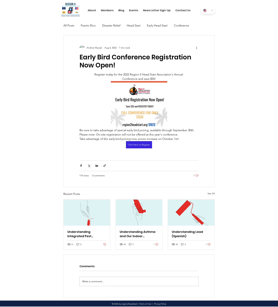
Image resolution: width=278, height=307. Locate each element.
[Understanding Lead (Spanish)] (191, 213)
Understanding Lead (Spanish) (187, 234)
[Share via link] (104, 165)
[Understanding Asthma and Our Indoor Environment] (139, 213)
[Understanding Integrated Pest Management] (87, 213)
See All (211, 193)
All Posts (68, 25)
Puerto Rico (88, 25)
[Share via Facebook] (81, 165)
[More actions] (197, 48)
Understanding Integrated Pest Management (79, 234)
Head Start (133, 25)
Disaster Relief (111, 25)
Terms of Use (145, 304)
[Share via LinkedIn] (96, 165)
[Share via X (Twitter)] (88, 165)
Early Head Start (157, 25)
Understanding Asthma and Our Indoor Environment (137, 234)
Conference (181, 25)
